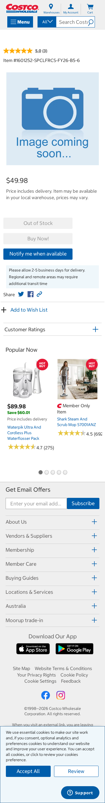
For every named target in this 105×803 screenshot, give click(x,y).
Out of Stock (38, 223)
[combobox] (46, 22)
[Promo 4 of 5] (59, 473)
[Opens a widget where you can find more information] (80, 793)
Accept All (28, 771)
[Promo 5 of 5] (65, 473)
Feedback (71, 681)
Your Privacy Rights (36, 675)
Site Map (21, 668)
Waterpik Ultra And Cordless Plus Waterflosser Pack (24, 433)
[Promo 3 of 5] (52, 473)
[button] (91, 22)
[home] (22, 8)
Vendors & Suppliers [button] (29, 536)
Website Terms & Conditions (63, 668)
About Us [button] (16, 522)
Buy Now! (38, 238)
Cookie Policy (74, 675)
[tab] (52, 522)
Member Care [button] (21, 564)
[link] (21, 294)
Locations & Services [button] (29, 592)
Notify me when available (38, 253)
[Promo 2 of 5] (46, 473)
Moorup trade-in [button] (24, 620)
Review (76, 771)
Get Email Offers (28, 489)
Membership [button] (20, 550)
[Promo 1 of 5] (40, 473)
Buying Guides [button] (22, 578)
